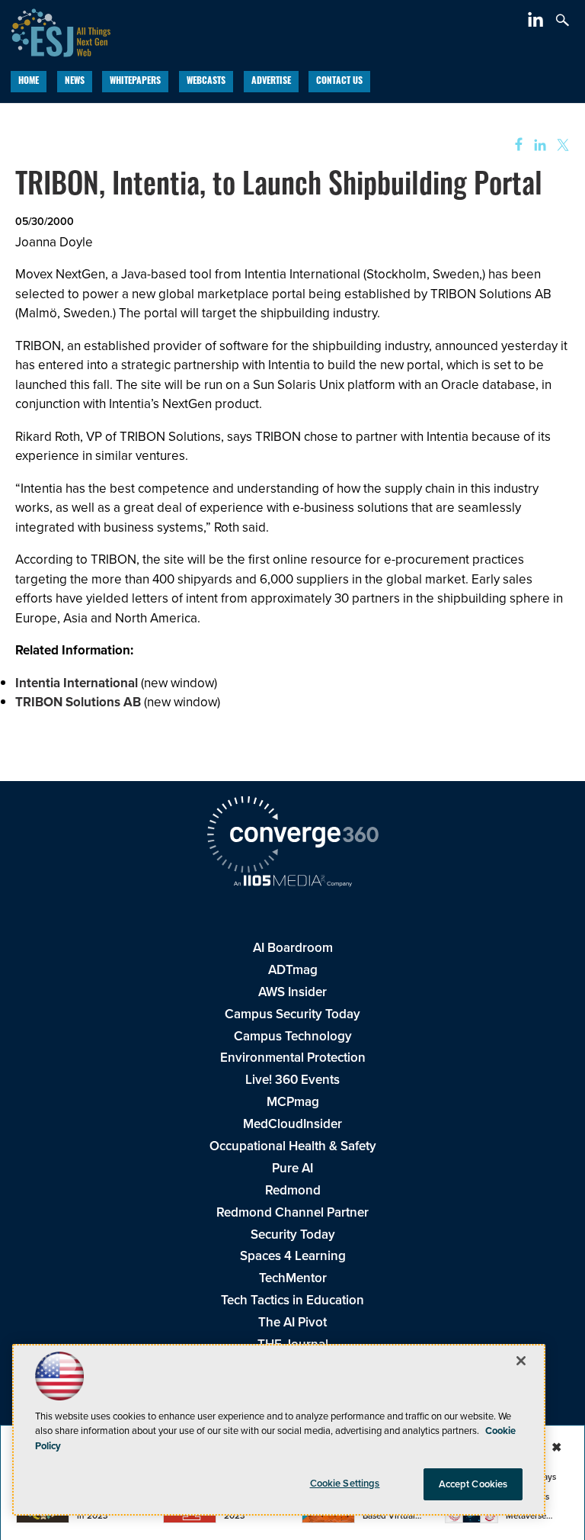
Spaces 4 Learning (293, 1255)
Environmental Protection (293, 1057)
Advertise (271, 81)
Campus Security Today (292, 1014)
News (75, 81)
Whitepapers (135, 81)
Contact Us (339, 81)
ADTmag (293, 969)
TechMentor (293, 1278)
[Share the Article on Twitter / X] (561, 145)
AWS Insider (292, 991)
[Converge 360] (292, 836)
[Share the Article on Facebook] (514, 145)
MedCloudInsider (292, 1123)
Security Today (293, 1234)
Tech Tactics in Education (292, 1300)
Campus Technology (293, 1036)
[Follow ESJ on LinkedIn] (537, 22)
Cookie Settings (345, 1483)
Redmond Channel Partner (292, 1212)
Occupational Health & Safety (292, 1146)
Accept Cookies (473, 1484)
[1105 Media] (292, 882)
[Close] (521, 1361)
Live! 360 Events (292, 1079)
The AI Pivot (292, 1322)
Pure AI (292, 1168)
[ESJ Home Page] (55, 31)
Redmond (293, 1190)
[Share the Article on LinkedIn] (537, 145)
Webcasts (206, 81)
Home (28, 81)
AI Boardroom (293, 947)
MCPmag (293, 1101)
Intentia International (76, 683)
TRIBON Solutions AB (78, 702)
